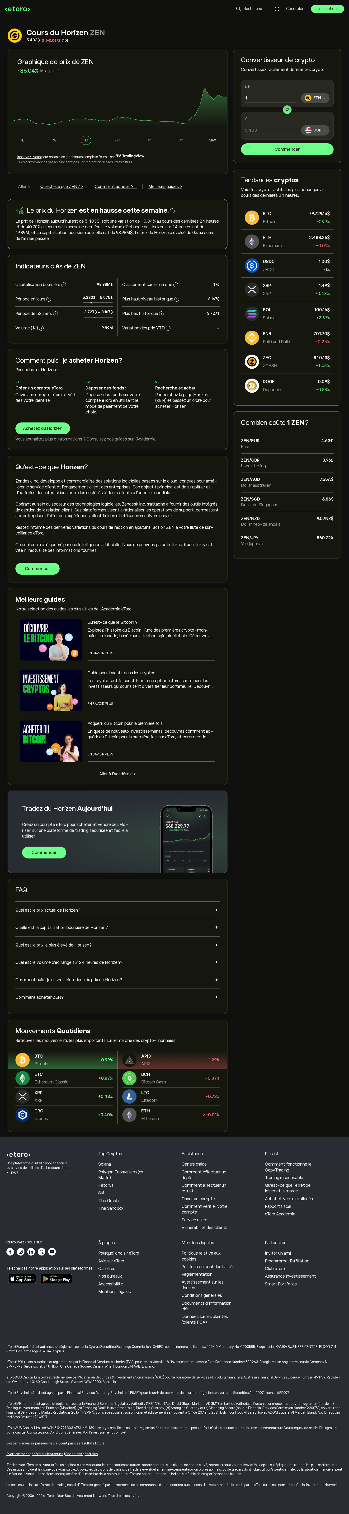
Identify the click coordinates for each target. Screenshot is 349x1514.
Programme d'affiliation (287, 1261)
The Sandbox (110, 1208)
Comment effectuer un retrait (204, 1188)
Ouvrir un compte (198, 1198)
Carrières (106, 1268)
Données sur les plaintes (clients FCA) (205, 1319)
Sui (101, 1193)
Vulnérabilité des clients (204, 1227)
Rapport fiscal (278, 1206)
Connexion (295, 9)
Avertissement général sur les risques (34, 1454)
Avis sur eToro (111, 1261)
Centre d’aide (194, 1164)
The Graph (108, 1200)
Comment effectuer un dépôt (204, 1175)
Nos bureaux (110, 1276)
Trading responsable (284, 1177)
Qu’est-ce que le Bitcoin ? (112, 622)
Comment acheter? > (116, 186)
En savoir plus (100, 653)
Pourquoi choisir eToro (118, 1253)
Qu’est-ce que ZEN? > (61, 186)
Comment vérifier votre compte (204, 1209)
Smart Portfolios (281, 1284)
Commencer (287, 149)
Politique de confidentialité (207, 1266)
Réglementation (197, 1274)
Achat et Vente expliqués (289, 1198)
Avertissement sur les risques (203, 1285)
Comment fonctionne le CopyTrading (288, 1167)
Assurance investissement (290, 1276)
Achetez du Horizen (42, 428)
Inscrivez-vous (29, 157)
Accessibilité (110, 1284)
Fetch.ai (106, 1185)
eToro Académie (280, 1214)
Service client (195, 1220)
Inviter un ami (278, 1253)
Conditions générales (202, 1295)
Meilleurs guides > (165, 186)
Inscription (328, 9)
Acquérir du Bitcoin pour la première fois (125, 723)
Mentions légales (114, 1291)
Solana (104, 1164)
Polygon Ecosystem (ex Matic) (120, 1175)
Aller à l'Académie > (117, 774)
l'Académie (145, 439)
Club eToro (275, 1268)
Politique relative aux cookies (201, 1256)
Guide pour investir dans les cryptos (121, 672)
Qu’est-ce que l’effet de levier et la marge (288, 1188)
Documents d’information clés (206, 1306)
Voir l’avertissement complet (105, 1432)
